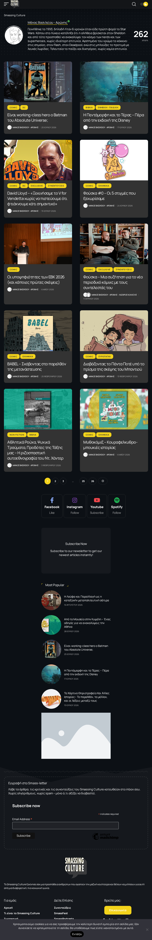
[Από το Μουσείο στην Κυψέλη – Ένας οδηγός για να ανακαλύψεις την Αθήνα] (51, 625)
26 (92, 481)
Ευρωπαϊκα (105, 356)
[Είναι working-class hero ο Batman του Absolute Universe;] (38, 82)
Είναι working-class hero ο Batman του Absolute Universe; (37, 117)
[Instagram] (75, 506)
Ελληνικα (104, 185)
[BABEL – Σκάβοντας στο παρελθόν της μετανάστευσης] (38, 330)
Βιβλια (89, 107)
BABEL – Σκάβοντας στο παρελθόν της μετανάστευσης (36, 366)
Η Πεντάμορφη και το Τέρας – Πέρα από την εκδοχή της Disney (113, 117)
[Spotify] (117, 506)
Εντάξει (77, 934)
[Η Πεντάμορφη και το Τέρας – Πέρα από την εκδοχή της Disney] (114, 82)
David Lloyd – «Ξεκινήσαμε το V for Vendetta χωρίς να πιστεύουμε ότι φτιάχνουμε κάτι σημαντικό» (37, 198)
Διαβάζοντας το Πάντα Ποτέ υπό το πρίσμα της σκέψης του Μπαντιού (113, 366)
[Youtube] (97, 506)
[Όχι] (147, 930)
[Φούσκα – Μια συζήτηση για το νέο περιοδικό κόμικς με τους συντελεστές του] (114, 244)
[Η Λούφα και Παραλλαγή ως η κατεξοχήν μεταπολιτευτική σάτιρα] (51, 600)
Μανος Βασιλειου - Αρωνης (25, 127)
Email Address (22, 819)
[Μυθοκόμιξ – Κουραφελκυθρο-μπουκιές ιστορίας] (114, 409)
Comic (13, 107)
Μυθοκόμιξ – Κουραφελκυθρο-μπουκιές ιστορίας (110, 444)
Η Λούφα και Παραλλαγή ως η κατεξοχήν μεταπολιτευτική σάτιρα (86, 598)
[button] (7, 4)
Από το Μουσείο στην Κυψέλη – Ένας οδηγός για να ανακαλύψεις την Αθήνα (87, 623)
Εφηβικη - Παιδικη (108, 107)
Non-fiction (17, 434)
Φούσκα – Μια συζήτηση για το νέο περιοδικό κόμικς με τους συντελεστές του (113, 282)
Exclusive (37, 185)
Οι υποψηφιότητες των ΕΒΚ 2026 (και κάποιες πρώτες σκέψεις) (36, 279)
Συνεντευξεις (56, 185)
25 (83, 481)
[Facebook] (52, 506)
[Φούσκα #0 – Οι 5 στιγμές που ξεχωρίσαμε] (114, 160)
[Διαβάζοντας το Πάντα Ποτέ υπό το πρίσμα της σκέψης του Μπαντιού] (114, 330)
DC (24, 107)
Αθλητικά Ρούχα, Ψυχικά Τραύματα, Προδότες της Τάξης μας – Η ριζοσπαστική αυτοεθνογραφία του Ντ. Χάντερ (35, 450)
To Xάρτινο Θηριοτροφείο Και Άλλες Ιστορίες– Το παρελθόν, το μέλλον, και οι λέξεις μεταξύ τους (86, 696)
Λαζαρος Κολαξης (128, 294)
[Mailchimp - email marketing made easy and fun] (105, 839)
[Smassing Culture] (15, 4)
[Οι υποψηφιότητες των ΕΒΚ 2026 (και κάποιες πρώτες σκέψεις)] (38, 244)
